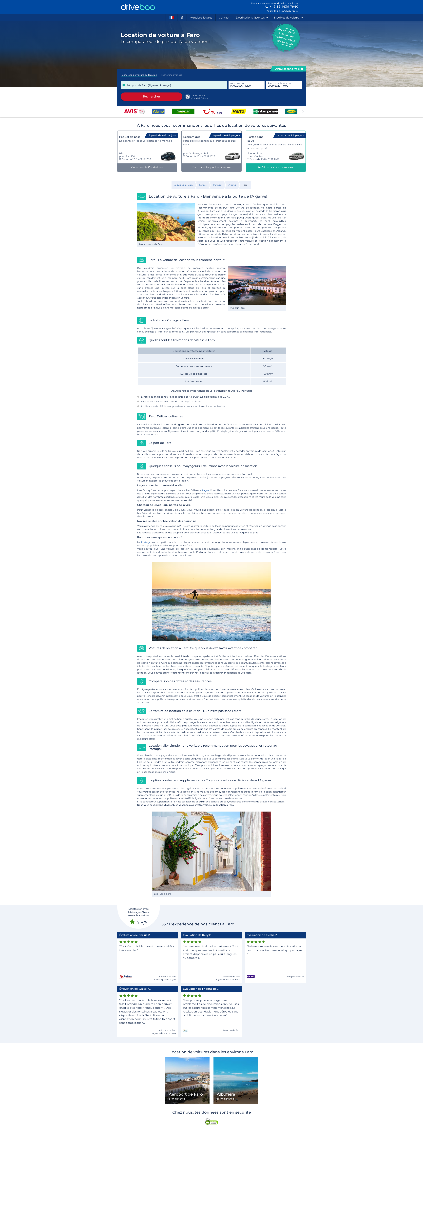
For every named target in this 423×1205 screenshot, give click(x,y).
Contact (224, 17)
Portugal (146, 542)
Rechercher (151, 96)
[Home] (138, 7)
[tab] (139, 74)
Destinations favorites (250, 17)
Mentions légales (201, 17)
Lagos (205, 490)
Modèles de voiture (287, 17)
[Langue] (171, 17)
